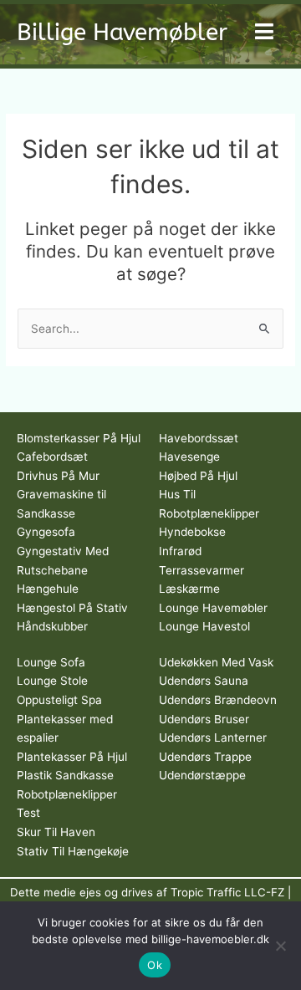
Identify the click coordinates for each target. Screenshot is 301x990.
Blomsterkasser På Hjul (78, 438)
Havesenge (189, 456)
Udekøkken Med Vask (216, 662)
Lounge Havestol (204, 626)
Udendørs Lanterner (213, 737)
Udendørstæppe (202, 775)
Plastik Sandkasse (65, 775)
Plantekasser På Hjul (72, 756)
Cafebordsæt (52, 456)
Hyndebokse (192, 531)
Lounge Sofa (51, 662)
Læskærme (189, 588)
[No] (280, 945)
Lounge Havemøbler (213, 608)
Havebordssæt (198, 438)
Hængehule (48, 588)
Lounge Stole (52, 680)
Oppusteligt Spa (59, 700)
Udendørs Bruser (204, 719)
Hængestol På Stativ (72, 608)
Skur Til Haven (56, 832)
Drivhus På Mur (58, 475)
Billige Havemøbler (122, 32)
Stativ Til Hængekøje (73, 851)
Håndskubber (52, 626)
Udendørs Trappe (205, 756)
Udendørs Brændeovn (218, 700)
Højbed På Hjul (198, 475)
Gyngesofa (46, 531)
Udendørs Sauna (203, 680)
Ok (154, 965)
